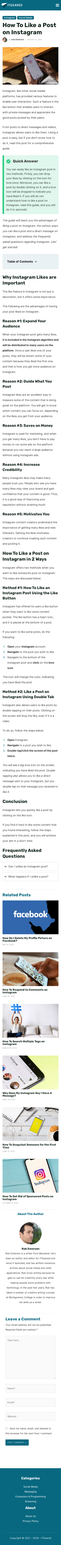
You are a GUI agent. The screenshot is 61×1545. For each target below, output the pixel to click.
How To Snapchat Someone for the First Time (29, 1146)
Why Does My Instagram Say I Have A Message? (27, 1094)
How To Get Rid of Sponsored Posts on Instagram (28, 1198)
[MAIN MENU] (57, 5)
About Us (30, 1516)
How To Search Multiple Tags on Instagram (24, 1043)
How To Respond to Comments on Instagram (25, 991)
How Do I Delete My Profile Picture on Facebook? (27, 939)
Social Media (25, 17)
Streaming (30, 1501)
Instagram (9, 17)
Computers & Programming (30, 1496)
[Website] (30, 1416)
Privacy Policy (30, 1521)
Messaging (31, 1491)
